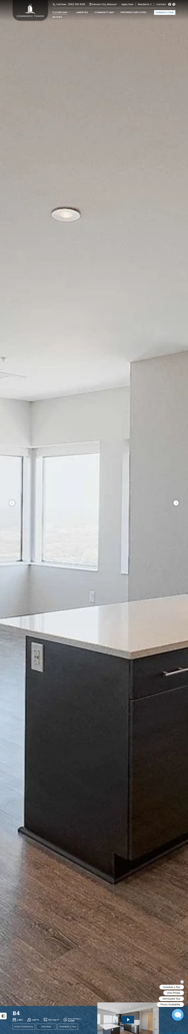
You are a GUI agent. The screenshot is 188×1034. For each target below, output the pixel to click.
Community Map (104, 12)
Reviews (57, 17)
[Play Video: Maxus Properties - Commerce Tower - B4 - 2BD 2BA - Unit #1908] (128, 1020)
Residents (143, 4)
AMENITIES (82, 12)
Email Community (23, 1026)
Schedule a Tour (165, 12)
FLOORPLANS (60, 12)
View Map (46, 1026)
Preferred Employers (133, 12)
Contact (161, 4)
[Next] (176, 503)
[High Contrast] (3, 1016)
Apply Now (127, 4)
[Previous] (12, 503)
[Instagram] (173, 4)
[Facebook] (169, 4)
